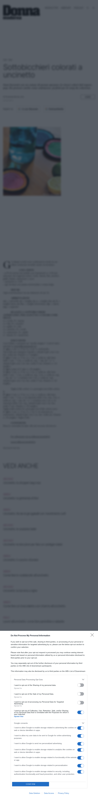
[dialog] (49, 714)
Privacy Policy (63, 793)
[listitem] (49, 679)
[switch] (80, 685)
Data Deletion (34, 793)
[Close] (93, 635)
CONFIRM (30, 784)
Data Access (49, 793)
